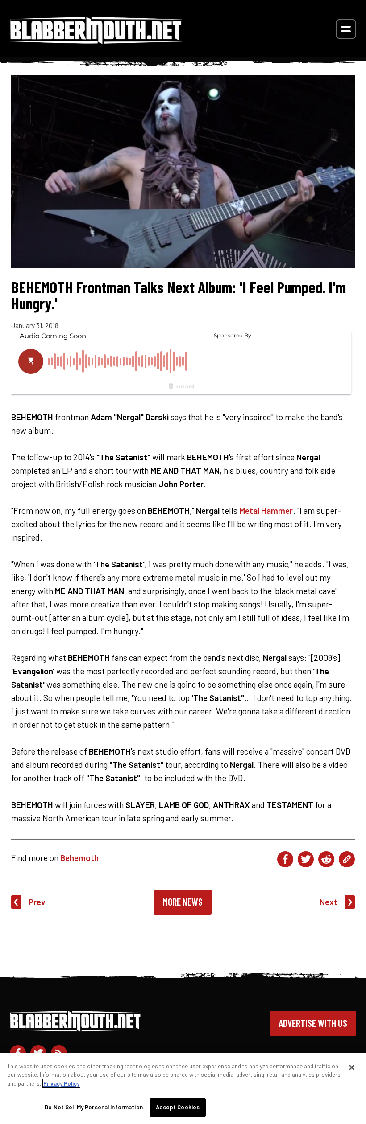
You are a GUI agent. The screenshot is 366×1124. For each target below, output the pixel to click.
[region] (183, 1088)
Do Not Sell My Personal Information (94, 1107)
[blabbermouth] (96, 41)
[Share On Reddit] (326, 859)
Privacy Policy (61, 1083)
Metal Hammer (266, 510)
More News (182, 901)
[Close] (352, 1067)
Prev (37, 902)
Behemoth (79, 858)
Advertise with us (313, 1023)
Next (328, 902)
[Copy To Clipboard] (347, 859)
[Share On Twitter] (306, 859)
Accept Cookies (178, 1107)
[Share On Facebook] (285, 859)
